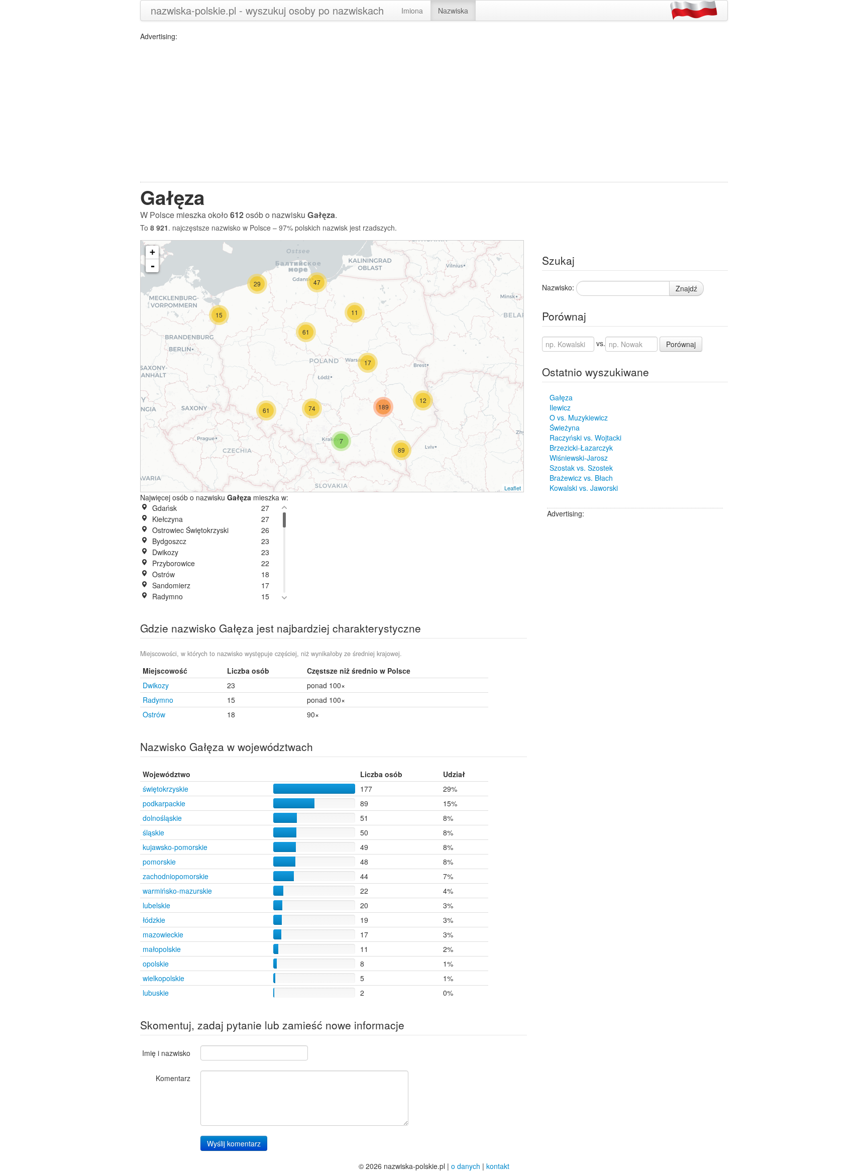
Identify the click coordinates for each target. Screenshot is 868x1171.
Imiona (412, 11)
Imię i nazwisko (166, 1053)
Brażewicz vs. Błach (581, 478)
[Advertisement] (434, 111)
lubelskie (156, 905)
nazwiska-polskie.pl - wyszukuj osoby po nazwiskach (267, 10)
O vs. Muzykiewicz (579, 417)
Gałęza (561, 397)
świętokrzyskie (165, 789)
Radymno (158, 700)
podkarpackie (164, 803)
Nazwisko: (558, 287)
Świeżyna (565, 427)
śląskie (153, 832)
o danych (465, 1166)
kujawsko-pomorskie (175, 847)
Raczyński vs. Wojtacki (585, 438)
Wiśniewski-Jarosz (579, 458)
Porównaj (681, 344)
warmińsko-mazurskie (177, 891)
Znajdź (686, 288)
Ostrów (154, 714)
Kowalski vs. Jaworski (584, 488)
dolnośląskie (162, 818)
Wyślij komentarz (234, 1143)
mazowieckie (163, 934)
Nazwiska (453, 11)
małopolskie (162, 949)
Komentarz (173, 1078)
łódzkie (154, 920)
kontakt (497, 1166)
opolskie (156, 964)
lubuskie (156, 993)
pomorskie (159, 862)
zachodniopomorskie (175, 876)
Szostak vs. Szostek (581, 468)
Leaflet (512, 488)
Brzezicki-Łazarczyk (581, 448)
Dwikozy (156, 685)
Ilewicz (560, 407)
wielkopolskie (163, 978)
